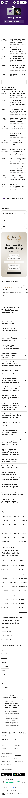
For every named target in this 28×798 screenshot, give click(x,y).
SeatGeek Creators (6, 769)
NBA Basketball (6, 516)
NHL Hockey (5, 537)
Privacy (8, 790)
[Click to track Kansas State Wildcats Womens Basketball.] (13, 7)
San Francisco (5, 675)
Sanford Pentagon (6, 635)
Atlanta (3, 683)
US (10, 36)
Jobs (2, 745)
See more (19, 295)
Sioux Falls (13, 582)
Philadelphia (4, 687)
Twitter (16, 743)
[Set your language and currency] (14, 2)
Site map (13, 790)
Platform (16, 758)
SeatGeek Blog (5, 756)
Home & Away (19, 32)
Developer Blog (18, 761)
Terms (3, 790)
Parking (15, 27)
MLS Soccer (5, 541)
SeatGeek (4, 732)
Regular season (6, 27)
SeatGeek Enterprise (7, 767)
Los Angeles (4, 666)
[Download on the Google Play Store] (19, 774)
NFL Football (5, 520)
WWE (3, 529)
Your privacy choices (20, 787)
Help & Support (5, 761)
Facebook (17, 745)
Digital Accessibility (6, 753)
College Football (6, 533)
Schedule (22, 27)
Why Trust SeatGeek (7, 751)
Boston (3, 662)
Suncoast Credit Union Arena (9, 639)
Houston (3, 679)
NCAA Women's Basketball (16, 732)
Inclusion (3, 748)
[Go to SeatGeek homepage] (6, 2)
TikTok (16, 751)
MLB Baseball (5, 525)
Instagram (17, 748)
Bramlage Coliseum (6, 631)
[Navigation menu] (2, 2)
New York (4, 658)
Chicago (3, 670)
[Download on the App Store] (6, 774)
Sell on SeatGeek (6, 764)
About (3, 743)
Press (2, 759)
